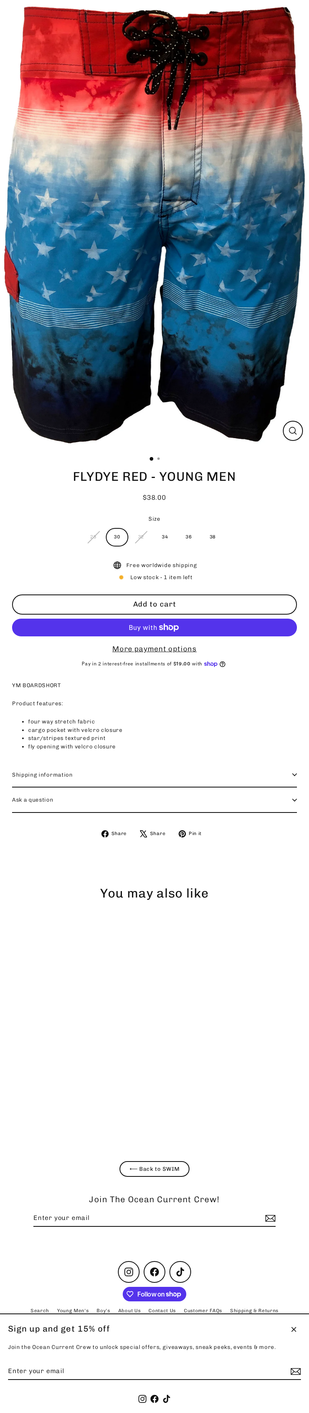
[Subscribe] (294, 1371)
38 (213, 537)
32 (141, 537)
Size (154, 518)
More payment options (154, 648)
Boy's (103, 1310)
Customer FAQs (203, 1310)
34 (165, 537)
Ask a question (33, 799)
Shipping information (42, 774)
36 (188, 537)
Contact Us (162, 1310)
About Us (129, 1310)
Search (40, 1310)
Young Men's (73, 1310)
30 (117, 537)
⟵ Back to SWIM (155, 1169)
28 (93, 537)
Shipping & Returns (254, 1310)
